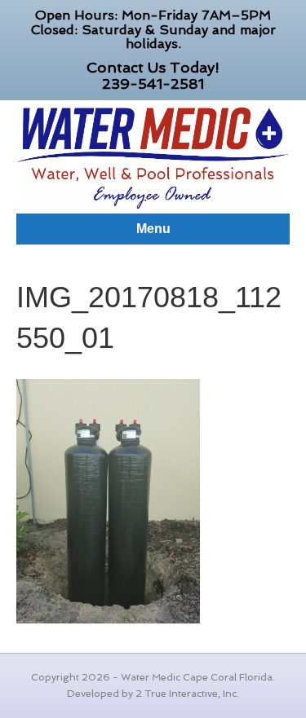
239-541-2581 (153, 83)
